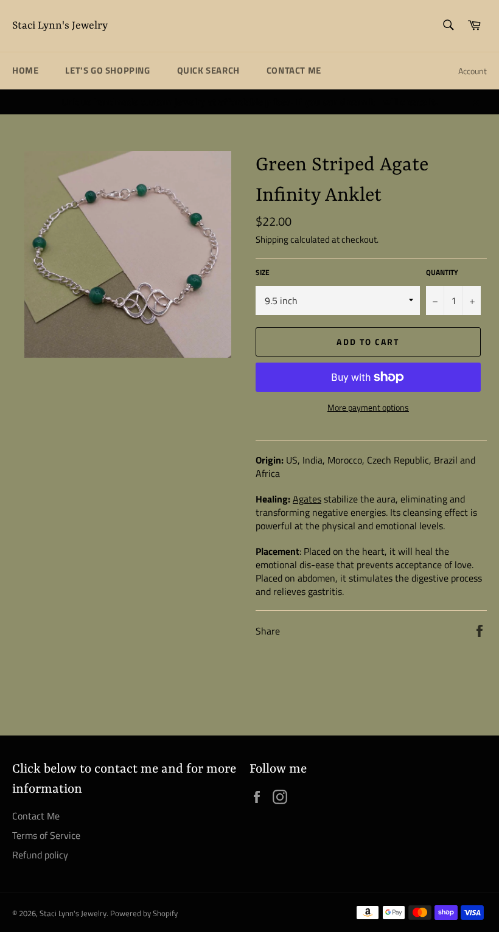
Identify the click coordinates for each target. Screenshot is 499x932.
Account (472, 70)
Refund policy (40, 854)
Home (25, 70)
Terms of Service (46, 835)
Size (263, 273)
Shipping (272, 239)
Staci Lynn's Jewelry (60, 25)
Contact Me (294, 70)
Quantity (442, 273)
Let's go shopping (107, 70)
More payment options (368, 407)
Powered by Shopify (144, 913)
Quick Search (208, 70)
